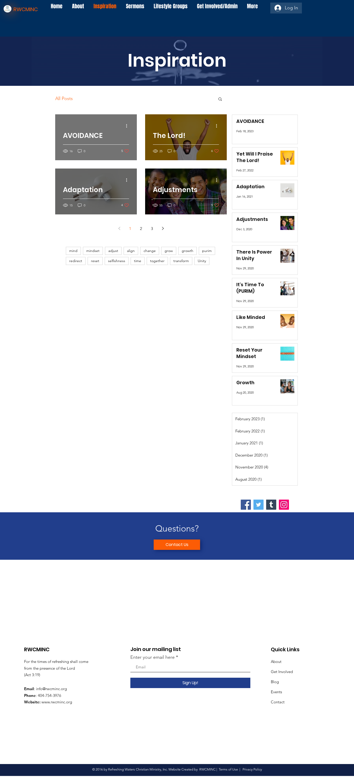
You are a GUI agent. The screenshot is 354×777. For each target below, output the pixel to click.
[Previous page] (119, 228)
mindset (93, 250)
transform (181, 260)
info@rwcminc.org (51, 688)
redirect (75, 260)
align (131, 250)
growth (187, 250)
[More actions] (128, 126)
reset (95, 260)
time (137, 260)
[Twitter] (258, 505)
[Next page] (162, 228)
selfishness (116, 260)
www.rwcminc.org (56, 701)
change (150, 250)
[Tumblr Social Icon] (271, 505)
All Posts (64, 98)
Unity (202, 260)
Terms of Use (228, 769)
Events (276, 691)
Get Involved (282, 671)
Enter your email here (152, 657)
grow (169, 250)
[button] (220, 99)
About (276, 661)
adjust (113, 250)
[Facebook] (246, 505)
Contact (278, 701)
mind (73, 250)
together (157, 260)
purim (207, 250)
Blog (275, 681)
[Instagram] (284, 505)
